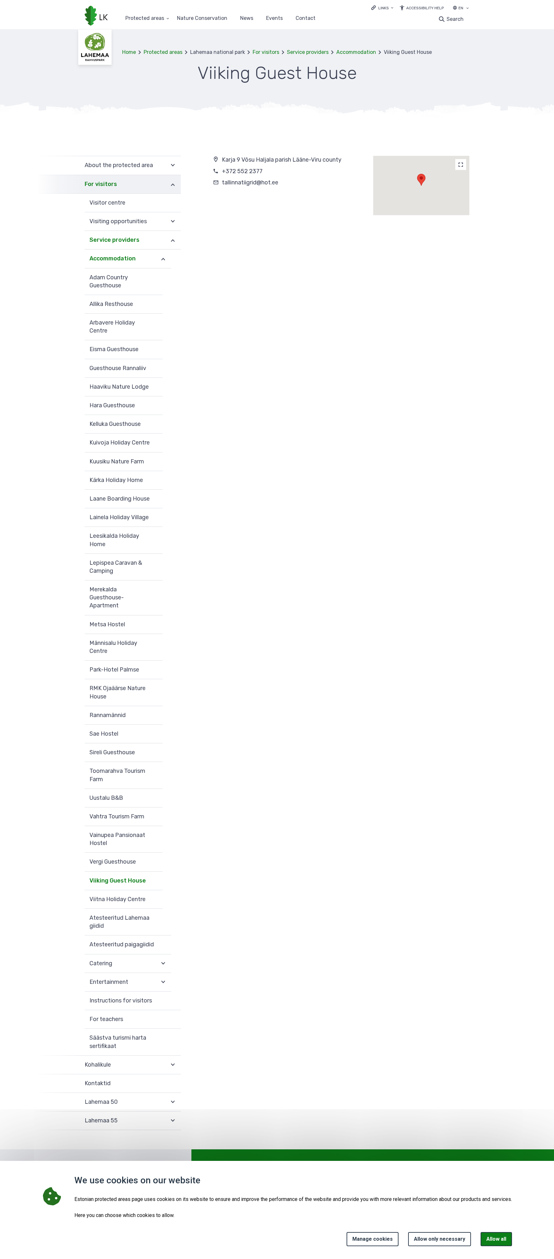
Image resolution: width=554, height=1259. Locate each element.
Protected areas (144, 18)
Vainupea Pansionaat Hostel (117, 839)
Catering (100, 963)
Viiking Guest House (117, 880)
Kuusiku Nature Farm (116, 461)
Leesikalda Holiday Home (114, 539)
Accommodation (356, 52)
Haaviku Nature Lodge (119, 386)
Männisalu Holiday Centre (113, 647)
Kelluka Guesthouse (115, 423)
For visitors (266, 52)
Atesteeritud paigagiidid (121, 944)
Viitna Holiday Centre (117, 899)
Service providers (308, 52)
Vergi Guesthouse (112, 861)
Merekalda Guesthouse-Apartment (106, 597)
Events (274, 18)
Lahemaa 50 (101, 1101)
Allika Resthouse (111, 304)
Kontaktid (98, 1083)
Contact (305, 18)
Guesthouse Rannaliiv (117, 368)
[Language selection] (467, 8)
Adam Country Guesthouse (108, 281)
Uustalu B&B (106, 797)
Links (383, 8)
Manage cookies (372, 1239)
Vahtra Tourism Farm (116, 816)
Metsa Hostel (107, 624)
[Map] (460, 164)
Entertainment (108, 981)
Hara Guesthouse (112, 405)
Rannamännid (107, 715)
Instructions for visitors (120, 1000)
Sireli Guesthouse (112, 752)
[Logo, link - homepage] (96, 16)
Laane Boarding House (119, 498)
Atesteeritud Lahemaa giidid (119, 921)
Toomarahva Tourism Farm (117, 774)
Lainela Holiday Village (119, 517)
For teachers (106, 1019)
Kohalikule (98, 1064)
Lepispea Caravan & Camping (115, 566)
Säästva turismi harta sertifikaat (117, 1041)
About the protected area (119, 165)
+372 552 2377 (242, 171)
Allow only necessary (439, 1239)
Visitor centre (107, 202)
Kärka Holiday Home (116, 480)
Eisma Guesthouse (113, 349)
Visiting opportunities (118, 221)
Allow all (496, 1239)
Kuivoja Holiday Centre (119, 442)
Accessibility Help (425, 8)
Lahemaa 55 (101, 1120)
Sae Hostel (103, 733)
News (246, 18)
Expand (173, 165)
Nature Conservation (202, 18)
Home (129, 52)
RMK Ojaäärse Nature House (117, 692)
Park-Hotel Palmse (114, 669)
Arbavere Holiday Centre (112, 326)
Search (455, 19)
